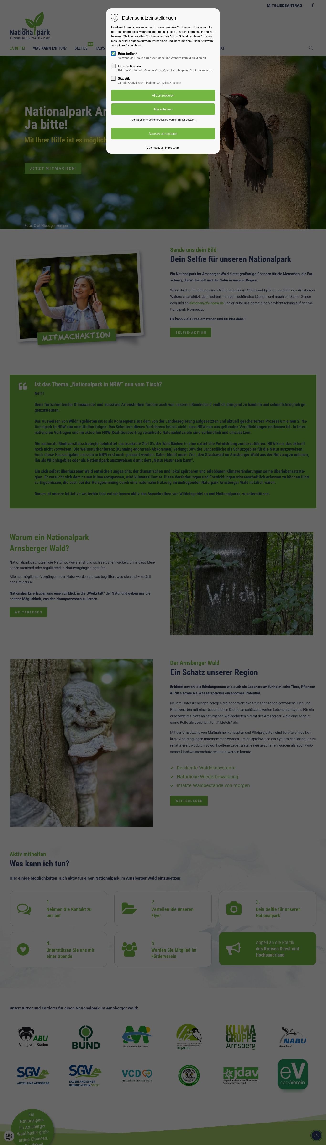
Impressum (172, 147)
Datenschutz (155, 147)
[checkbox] (113, 53)
